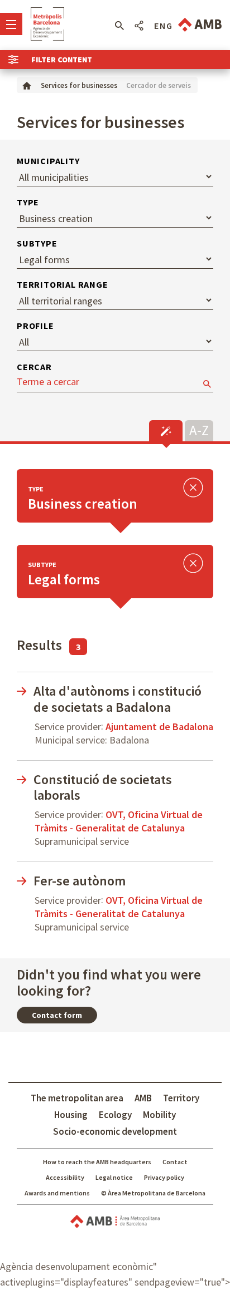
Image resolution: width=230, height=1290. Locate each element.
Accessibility (65, 1177)
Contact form (57, 1015)
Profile (35, 325)
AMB (143, 1098)
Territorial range (62, 284)
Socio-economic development (115, 1131)
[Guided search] (166, 430)
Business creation (82, 504)
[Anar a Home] (27, 85)
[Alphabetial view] (199, 429)
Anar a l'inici (47, 24)
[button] (119, 26)
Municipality (48, 160)
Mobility (159, 1115)
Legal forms (64, 579)
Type (28, 202)
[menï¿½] (11, 24)
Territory (181, 1098)
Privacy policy (164, 1177)
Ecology (115, 1115)
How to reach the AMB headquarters (97, 1162)
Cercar (34, 366)
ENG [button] (163, 25)
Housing (71, 1115)
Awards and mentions (57, 1193)
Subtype (37, 243)
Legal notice (114, 1177)
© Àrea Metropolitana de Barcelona (153, 1193)
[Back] (193, 489)
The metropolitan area (77, 1098)
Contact (175, 1162)
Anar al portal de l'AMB (200, 25)
